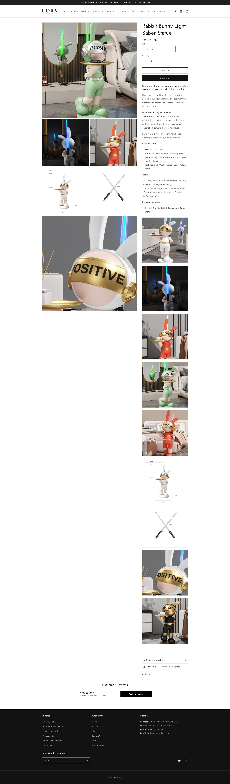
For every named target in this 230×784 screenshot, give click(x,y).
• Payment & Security (50, 731)
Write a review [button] (136, 694)
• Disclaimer (47, 745)
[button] (111, 11)
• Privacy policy (48, 736)
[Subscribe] (87, 760)
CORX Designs (117, 778)
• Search (94, 726)
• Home (94, 722)
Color (144, 44)
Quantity (145, 55)
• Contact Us (96, 736)
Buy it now (165, 78)
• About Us (95, 731)
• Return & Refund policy (52, 726)
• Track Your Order (98, 745)
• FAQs (93, 740)
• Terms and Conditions (52, 740)
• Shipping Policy (49, 722)
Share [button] (147, 674)
